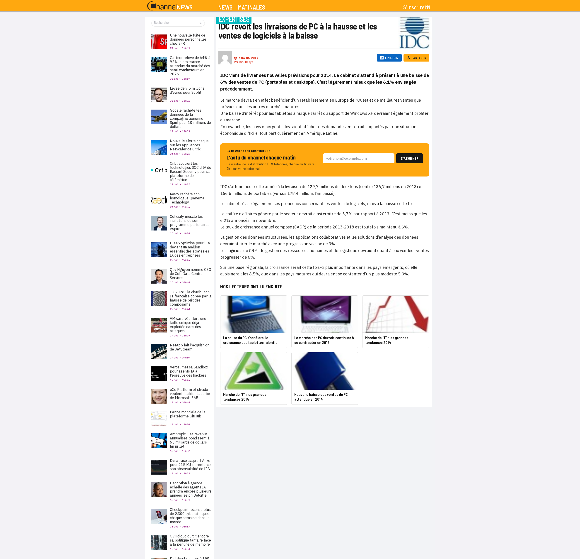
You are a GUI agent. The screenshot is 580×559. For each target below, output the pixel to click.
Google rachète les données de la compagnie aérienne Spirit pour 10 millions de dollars (190, 118)
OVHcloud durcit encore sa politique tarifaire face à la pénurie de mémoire (190, 540)
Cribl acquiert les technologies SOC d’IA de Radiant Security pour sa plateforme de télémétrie (190, 171)
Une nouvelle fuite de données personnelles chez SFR (188, 39)
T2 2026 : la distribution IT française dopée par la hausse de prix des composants (191, 298)
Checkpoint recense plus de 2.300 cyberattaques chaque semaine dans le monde (190, 515)
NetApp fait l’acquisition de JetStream (189, 347)
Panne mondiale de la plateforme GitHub (187, 414)
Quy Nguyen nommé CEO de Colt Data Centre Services (190, 273)
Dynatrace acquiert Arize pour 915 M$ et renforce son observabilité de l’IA (190, 464)
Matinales (251, 7)
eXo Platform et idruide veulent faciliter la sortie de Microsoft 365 (190, 393)
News (225, 7)
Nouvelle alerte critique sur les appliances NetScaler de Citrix (189, 145)
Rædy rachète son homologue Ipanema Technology (187, 198)
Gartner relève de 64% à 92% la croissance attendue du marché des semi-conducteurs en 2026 (190, 65)
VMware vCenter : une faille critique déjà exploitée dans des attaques (188, 324)
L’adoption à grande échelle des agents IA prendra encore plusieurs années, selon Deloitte (190, 489)
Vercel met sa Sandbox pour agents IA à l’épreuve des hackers (189, 371)
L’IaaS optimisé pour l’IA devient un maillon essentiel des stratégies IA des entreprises (190, 249)
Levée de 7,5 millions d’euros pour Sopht (187, 90)
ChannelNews (169, 6)
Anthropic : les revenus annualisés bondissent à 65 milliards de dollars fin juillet (190, 440)
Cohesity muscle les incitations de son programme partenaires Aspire (189, 222)
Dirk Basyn (246, 62)
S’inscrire (414, 7)
